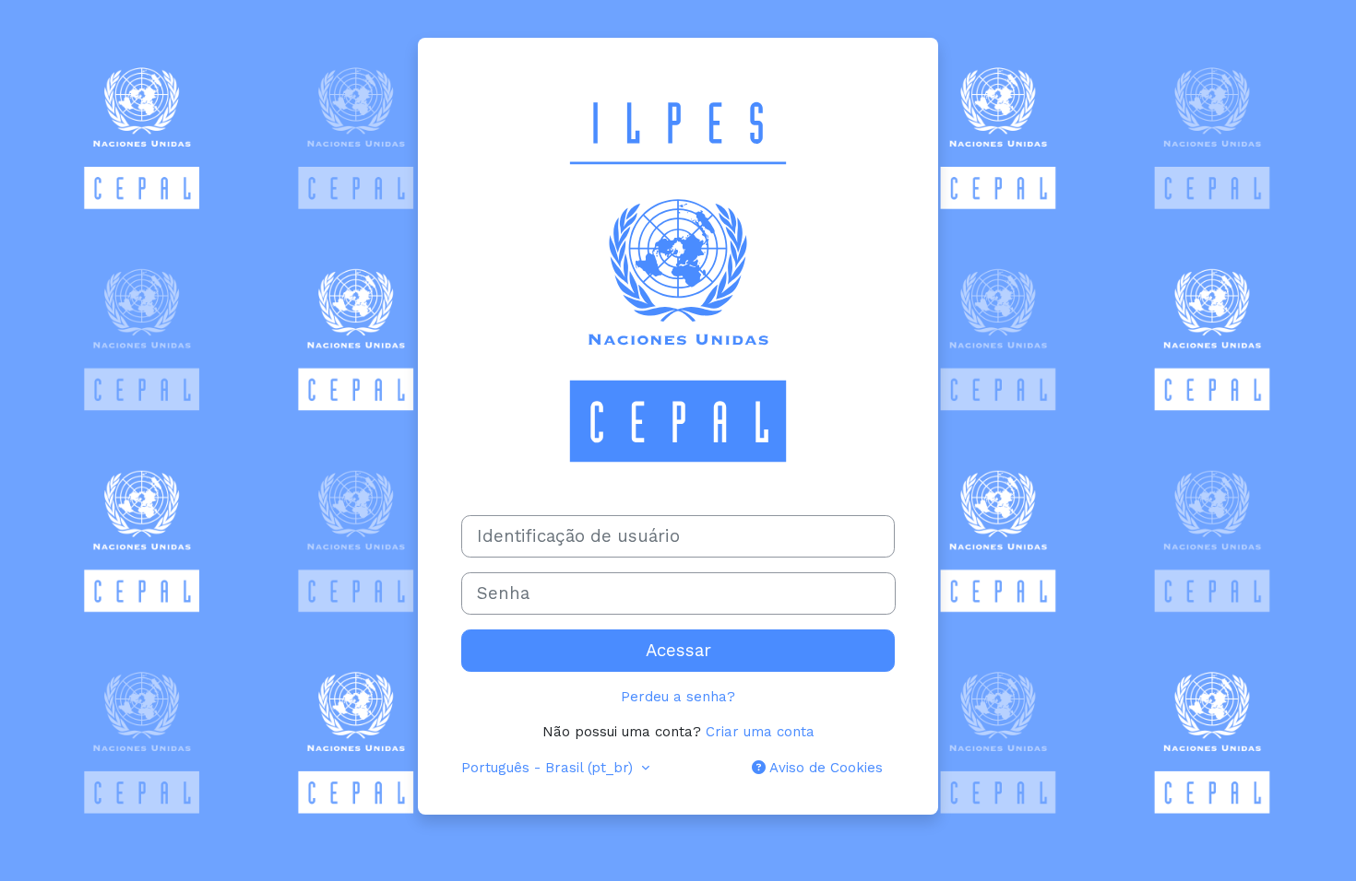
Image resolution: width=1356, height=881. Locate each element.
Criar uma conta (760, 731)
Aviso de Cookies (824, 767)
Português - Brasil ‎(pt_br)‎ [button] (549, 767)
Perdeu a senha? (678, 696)
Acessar (678, 650)
